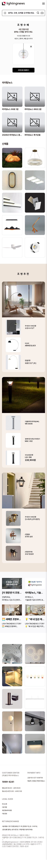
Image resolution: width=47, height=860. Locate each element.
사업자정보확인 (7, 844)
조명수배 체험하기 (23, 70)
